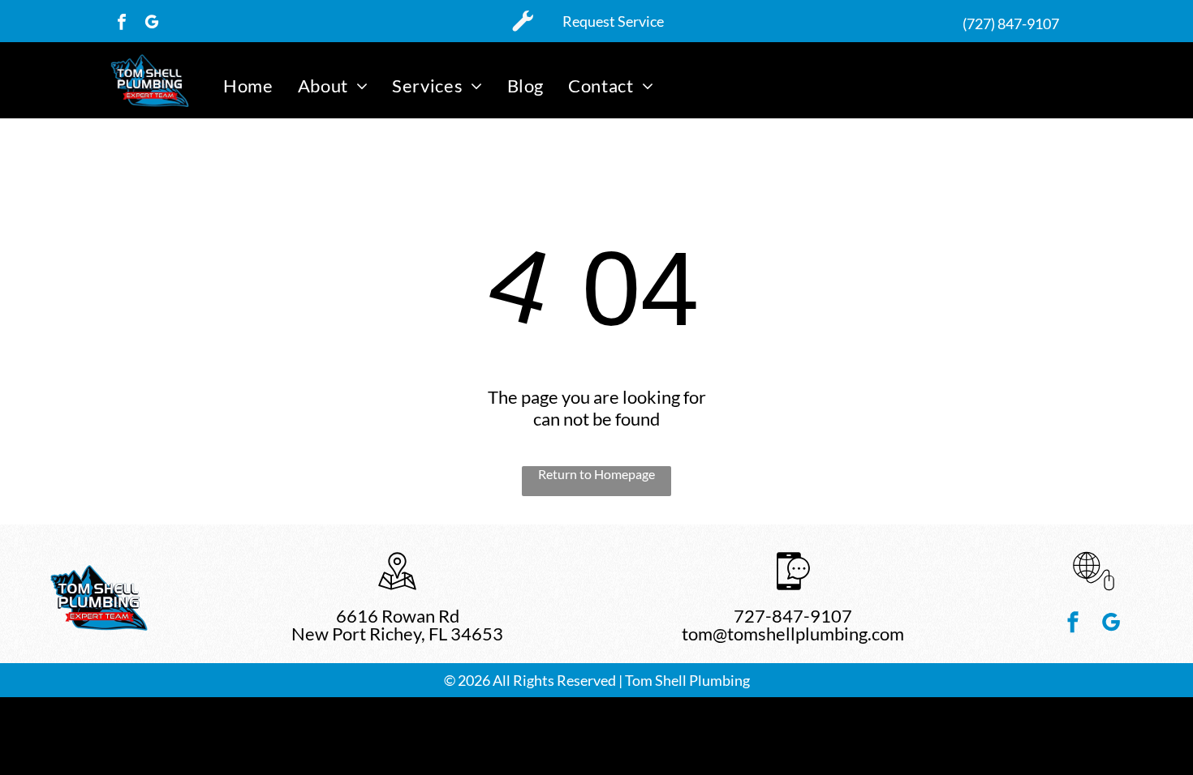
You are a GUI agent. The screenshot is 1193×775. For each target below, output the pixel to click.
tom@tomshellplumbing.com (793, 633)
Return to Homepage (596, 474)
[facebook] (122, 24)
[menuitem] (248, 85)
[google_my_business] (152, 24)
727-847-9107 (793, 616)
